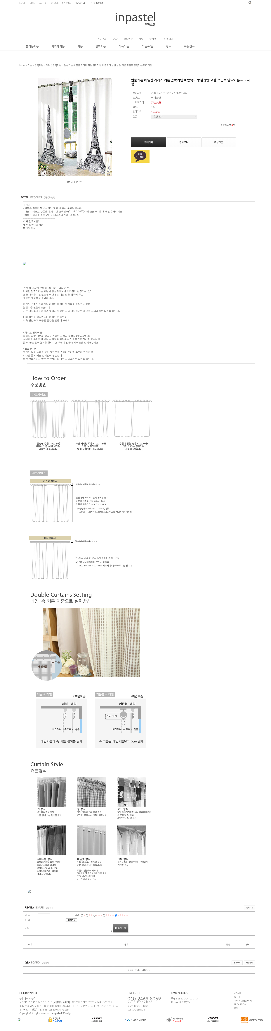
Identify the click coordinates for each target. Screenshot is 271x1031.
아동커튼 (124, 46)
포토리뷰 (128, 38)
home (22, 65)
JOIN (32, 2)
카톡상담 (168, 38)
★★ (90, 914)
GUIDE (237, 997)
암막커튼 (100, 46)
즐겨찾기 (153, 38)
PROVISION (240, 1004)
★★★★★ (122, 914)
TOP (236, 1008)
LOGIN (22, 2)
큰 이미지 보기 (77, 181)
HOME (237, 993)
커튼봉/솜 (147, 46)
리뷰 (141, 38)
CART (43, 2)
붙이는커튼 (32, 46)
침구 (168, 46)
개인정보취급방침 (243, 1000)
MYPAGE (66, 2)
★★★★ (109, 914)
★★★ (99, 914)
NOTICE (102, 38)
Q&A (115, 38)
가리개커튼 (58, 46)
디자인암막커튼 (53, 65)
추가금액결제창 (96, 2)
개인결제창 (80, 2)
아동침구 (189, 46)
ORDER (54, 2)
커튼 (80, 46)
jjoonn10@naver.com (58, 1009)
